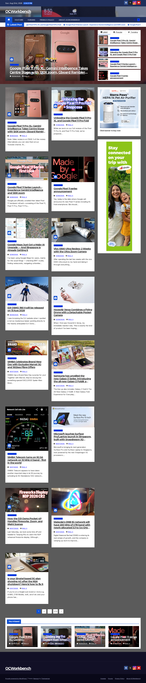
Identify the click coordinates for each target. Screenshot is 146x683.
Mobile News (14, 64)
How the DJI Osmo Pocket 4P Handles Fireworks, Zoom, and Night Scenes (24, 521)
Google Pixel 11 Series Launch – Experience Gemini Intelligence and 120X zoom (123, 66)
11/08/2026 (60, 256)
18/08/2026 (14, 136)
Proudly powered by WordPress (16, 678)
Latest (105, 32)
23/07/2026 (60, 385)
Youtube (19, 20)
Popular (118, 32)
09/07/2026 (60, 443)
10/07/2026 (14, 467)
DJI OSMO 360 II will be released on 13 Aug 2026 (25, 309)
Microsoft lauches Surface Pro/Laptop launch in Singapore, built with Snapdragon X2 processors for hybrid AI (72, 438)
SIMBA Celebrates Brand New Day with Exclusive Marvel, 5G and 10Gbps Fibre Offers (24, 364)
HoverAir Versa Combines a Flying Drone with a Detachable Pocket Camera (73, 312)
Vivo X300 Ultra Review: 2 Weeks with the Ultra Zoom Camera (72, 250)
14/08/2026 (14, 197)
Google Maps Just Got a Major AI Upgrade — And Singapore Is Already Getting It (26, 247)
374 (55, 611)
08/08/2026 (14, 315)
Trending (134, 32)
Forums (31, 20)
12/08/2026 (60, 195)
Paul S (26, 76)
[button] (135, 20)
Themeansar (45, 678)
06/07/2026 (14, 528)
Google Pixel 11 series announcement (119, 77)
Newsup (36, 678)
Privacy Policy (47, 20)
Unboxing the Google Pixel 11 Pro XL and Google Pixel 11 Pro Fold (48, 70)
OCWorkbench (18, 11)
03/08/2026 (60, 319)
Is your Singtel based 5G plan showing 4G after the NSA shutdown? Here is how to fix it (25, 581)
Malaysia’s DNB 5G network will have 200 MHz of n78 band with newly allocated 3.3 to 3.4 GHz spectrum (72, 526)
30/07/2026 (14, 371)
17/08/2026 (16, 76)
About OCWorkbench (69, 20)
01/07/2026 (60, 532)
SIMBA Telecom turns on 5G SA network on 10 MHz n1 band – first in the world (26, 460)
